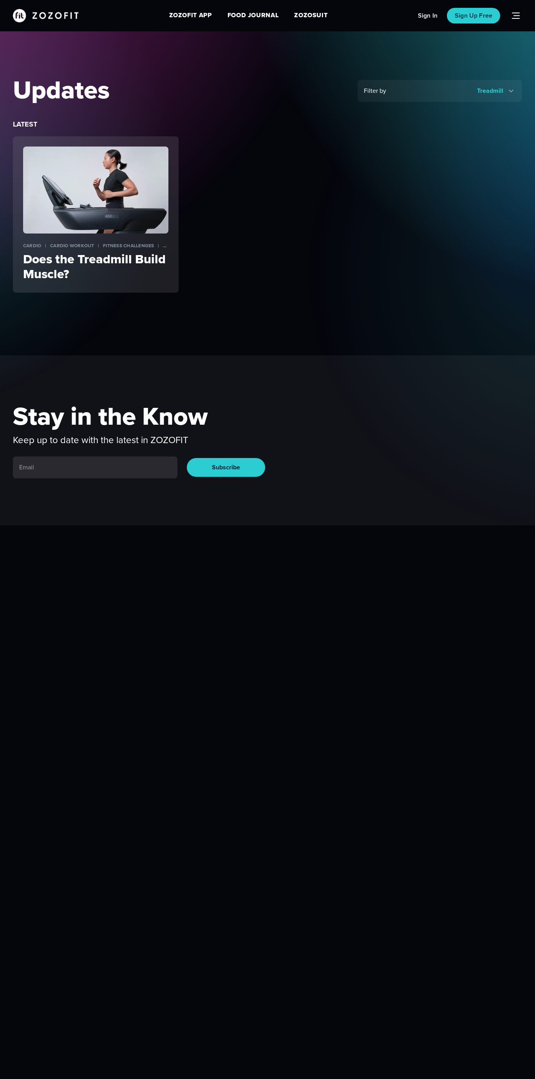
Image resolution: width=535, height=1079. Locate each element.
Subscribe (226, 467)
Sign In (427, 16)
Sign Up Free (473, 16)
